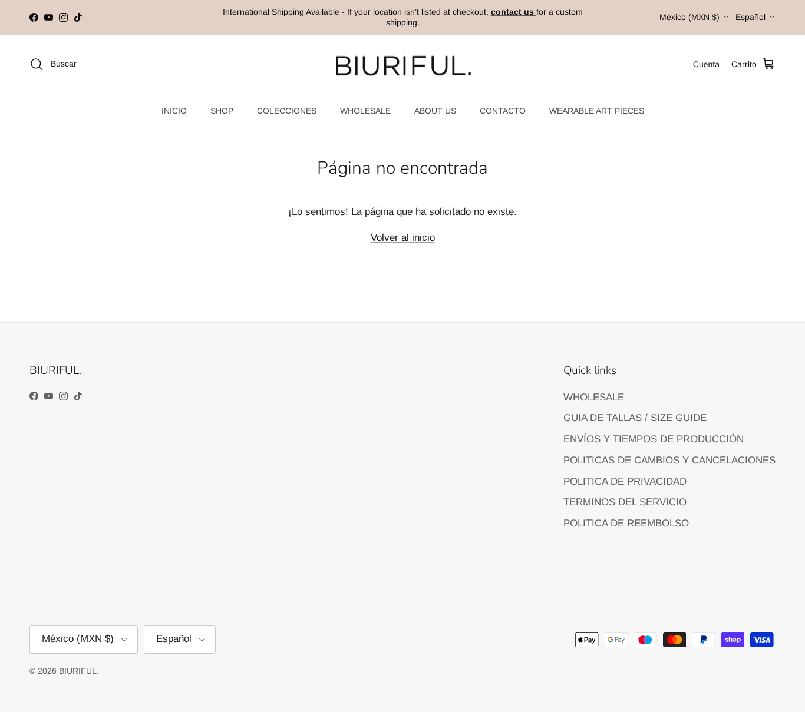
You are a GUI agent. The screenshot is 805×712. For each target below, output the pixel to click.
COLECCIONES (286, 110)
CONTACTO (503, 110)
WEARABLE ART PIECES (596, 110)
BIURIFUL (78, 670)
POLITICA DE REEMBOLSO (626, 523)
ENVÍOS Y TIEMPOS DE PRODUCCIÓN (653, 439)
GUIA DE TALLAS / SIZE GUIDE (635, 417)
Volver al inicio (403, 237)
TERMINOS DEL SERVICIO (625, 502)
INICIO (174, 110)
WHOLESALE (365, 110)
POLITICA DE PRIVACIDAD (625, 481)
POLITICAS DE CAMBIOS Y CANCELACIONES (669, 460)
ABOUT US (435, 110)
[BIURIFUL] (403, 64)
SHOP (221, 110)
